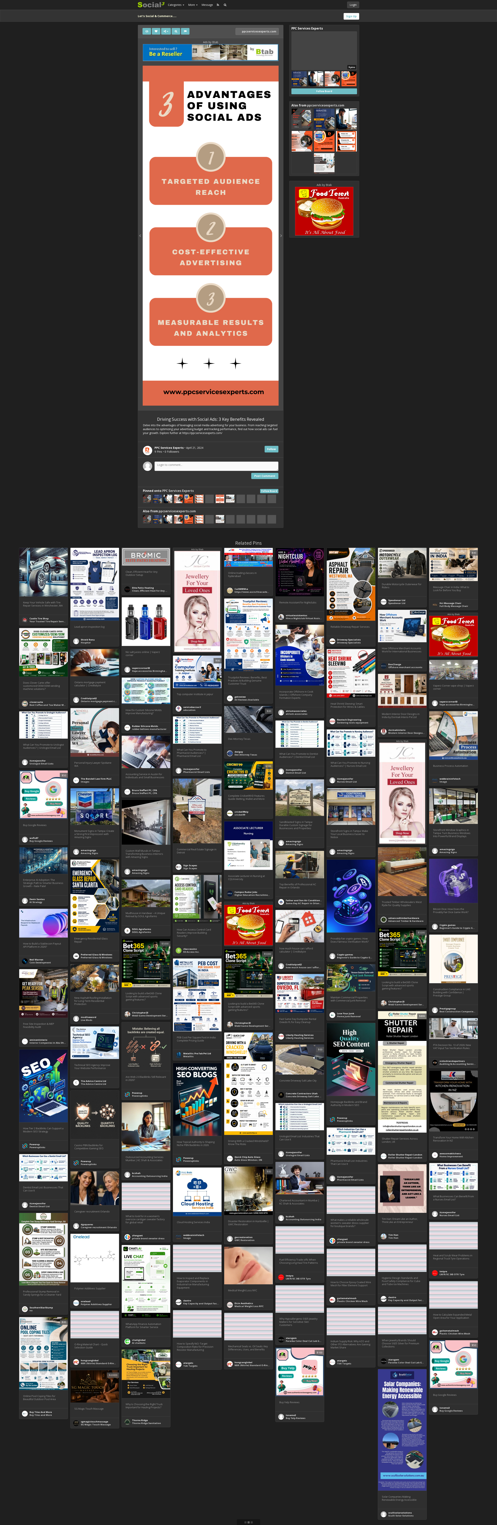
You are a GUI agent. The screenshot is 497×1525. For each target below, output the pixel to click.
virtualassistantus (296, 615)
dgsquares (87, 1224)
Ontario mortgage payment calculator (103, 701)
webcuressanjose (296, 1479)
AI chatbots (138, 1342)
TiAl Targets (344, 1363)
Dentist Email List (296, 772)
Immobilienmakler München (354, 1478)
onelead (85, 1301)
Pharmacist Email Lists (196, 771)
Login (353, 5)
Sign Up (351, 16)
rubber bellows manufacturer (149, 729)
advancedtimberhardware (403, 918)
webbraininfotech (450, 778)
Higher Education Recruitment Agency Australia (263, 894)
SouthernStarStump (41, 1307)
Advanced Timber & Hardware (405, 920)
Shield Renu (88, 639)
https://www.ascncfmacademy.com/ (256, 591)
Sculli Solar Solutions (401, 1515)
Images (85, 781)
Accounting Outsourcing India (150, 1176)
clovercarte (36, 702)
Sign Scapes (190, 865)
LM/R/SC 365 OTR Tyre (452, 1274)
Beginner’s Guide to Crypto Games (459, 927)
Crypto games (447, 925)
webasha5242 (344, 1417)
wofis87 (34, 838)
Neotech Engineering (349, 719)
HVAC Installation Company (46, 1487)
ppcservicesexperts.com (258, 31)
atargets (342, 1360)
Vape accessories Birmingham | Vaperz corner (159, 670)
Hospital (86, 642)
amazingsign (293, 841)
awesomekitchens (450, 1153)
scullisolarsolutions (400, 1512)
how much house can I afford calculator (309, 967)
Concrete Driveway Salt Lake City (305, 1096)
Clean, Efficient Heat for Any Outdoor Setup (157, 590)
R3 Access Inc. (191, 951)
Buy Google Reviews (41, 840)
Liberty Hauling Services (300, 1035)
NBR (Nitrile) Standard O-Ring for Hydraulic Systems (111, 1363)
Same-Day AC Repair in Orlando (304, 903)
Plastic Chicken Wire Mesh (352, 1301)
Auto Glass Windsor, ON (248, 1159)
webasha (342, 1420)
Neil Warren (36, 959)
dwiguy (239, 751)
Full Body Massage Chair (454, 606)
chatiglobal (139, 1340)
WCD (288, 1482)
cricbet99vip (241, 811)
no (31, 1310)
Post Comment (264, 476)
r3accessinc (190, 948)
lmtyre (443, 1271)
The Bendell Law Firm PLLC (96, 778)
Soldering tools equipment (352, 722)
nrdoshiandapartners (452, 1061)
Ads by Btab (210, 42)
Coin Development (40, 962)
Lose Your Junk (345, 1013)
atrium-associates (296, 713)
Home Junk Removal (349, 1016)
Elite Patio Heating (143, 587)
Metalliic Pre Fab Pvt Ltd (197, 1053)
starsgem (291, 1338)
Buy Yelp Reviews (295, 1418)
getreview (240, 696)
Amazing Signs (294, 844)
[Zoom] (176, 31)
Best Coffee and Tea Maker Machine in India (56, 704)
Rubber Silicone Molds (145, 726)
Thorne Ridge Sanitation (146, 1423)
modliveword (88, 1017)
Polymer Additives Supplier (96, 1304)
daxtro (392, 1297)
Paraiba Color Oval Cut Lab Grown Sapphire (311, 1340)
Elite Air (34, 1484)
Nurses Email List (347, 781)
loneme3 (445, 1407)
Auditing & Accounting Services (458, 1063)
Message (207, 5)
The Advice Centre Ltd (93, 1081)
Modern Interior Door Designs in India (410, 732)
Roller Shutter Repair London (405, 1154)
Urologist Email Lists (41, 763)
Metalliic (188, 1056)
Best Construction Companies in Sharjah (463, 1011)
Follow (271, 449)
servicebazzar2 (192, 707)
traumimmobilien (347, 1475)
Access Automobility (195, 1516)
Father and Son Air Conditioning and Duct (310, 900)
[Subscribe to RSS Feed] (218, 5)
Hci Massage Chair (450, 603)
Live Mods (86, 1020)
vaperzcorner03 (141, 668)
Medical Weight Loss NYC (249, 1306)
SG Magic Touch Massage (96, 1424)
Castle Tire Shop (39, 618)
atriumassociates (296, 710)
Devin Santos (37, 899)
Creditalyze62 (88, 698)
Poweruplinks (140, 1095)
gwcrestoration (244, 1237)
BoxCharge (394, 664)
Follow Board (269, 491)
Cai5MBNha (241, 588)
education (189, 709)
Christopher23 (396, 1001)
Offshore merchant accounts (405, 667)
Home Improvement (451, 1156)
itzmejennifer (38, 760)
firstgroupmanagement (453, 1483)
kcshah (136, 1173)
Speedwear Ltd (396, 600)
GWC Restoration (245, 1240)
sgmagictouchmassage (94, 1421)
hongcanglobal (90, 1360)
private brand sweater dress (148, 1238)
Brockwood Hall (449, 1486)
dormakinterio (397, 730)
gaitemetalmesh (346, 1298)
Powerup (137, 1092)
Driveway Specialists (349, 639)
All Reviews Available (247, 699)
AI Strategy (36, 902)
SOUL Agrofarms (141, 929)
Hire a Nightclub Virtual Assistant (305, 618)
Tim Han (393, 1234)
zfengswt (137, 1235)
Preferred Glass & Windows (96, 954)
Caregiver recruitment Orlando (99, 1227)
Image (443, 781)
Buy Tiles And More (41, 1412)
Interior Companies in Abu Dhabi (49, 1042)
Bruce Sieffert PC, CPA (144, 790)
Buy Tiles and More (41, 1414)
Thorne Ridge (140, 1420)
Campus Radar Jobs (246, 892)
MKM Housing (243, 1522)
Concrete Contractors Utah (302, 1093)
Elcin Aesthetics (244, 1303)
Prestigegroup (448, 1008)
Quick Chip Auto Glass (247, 1157)
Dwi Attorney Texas (246, 754)
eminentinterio (38, 1039)
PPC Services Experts (178, 491)
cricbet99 (240, 814)
